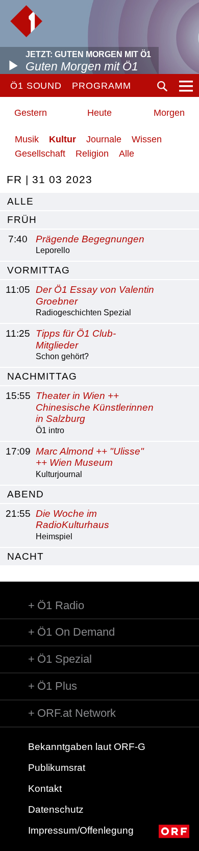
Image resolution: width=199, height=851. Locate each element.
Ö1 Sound (36, 86)
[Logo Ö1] (26, 21)
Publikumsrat (56, 767)
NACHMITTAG (42, 376)
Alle (126, 153)
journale (103, 139)
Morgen (169, 113)
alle (20, 201)
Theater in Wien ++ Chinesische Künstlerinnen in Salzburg (95, 407)
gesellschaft (40, 153)
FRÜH (22, 219)
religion (92, 153)
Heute (99, 113)
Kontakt (45, 788)
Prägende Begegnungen (90, 239)
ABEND (25, 494)
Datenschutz (56, 809)
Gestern (30, 113)
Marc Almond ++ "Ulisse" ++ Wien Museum (90, 457)
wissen (147, 139)
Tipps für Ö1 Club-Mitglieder (76, 339)
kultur (62, 139)
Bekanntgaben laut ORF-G (86, 746)
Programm (101, 86)
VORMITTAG (38, 270)
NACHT (25, 556)
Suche (162, 86)
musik (27, 139)
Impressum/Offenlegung (81, 830)
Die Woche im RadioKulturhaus (72, 519)
